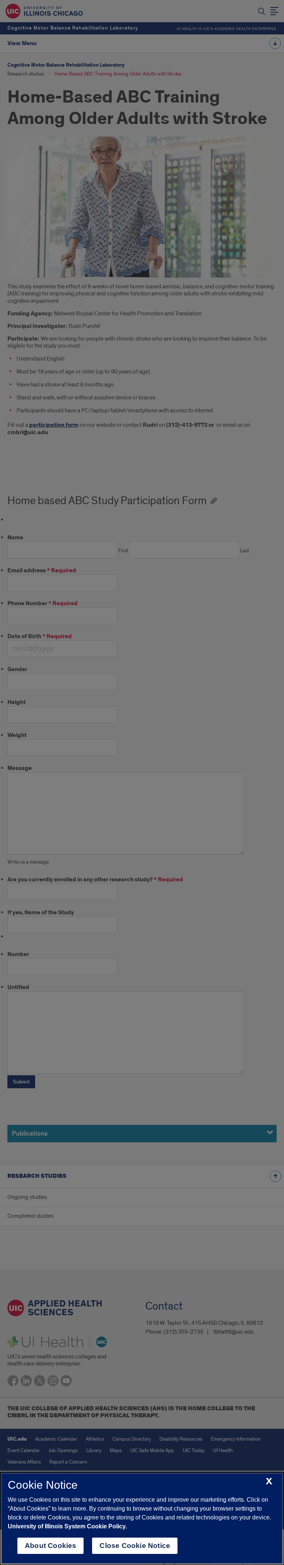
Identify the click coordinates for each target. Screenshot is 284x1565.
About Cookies (50, 1545)
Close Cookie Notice (134, 1545)
